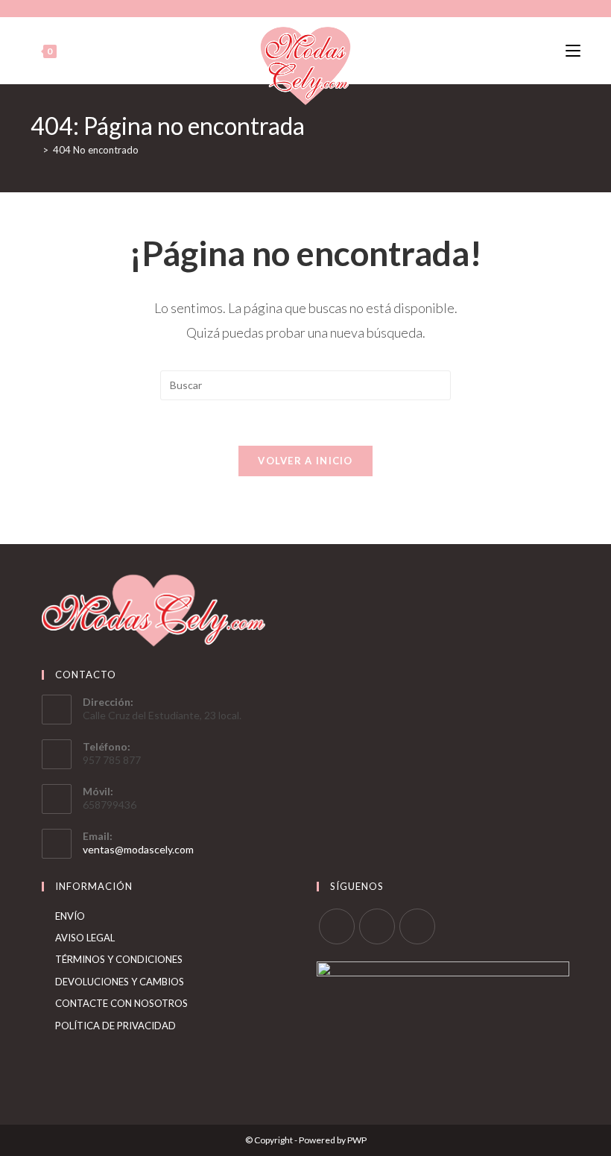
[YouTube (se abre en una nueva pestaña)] (320, 6)
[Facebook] (337, 926)
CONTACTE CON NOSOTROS (121, 1003)
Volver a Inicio (305, 461)
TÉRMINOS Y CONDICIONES (119, 959)
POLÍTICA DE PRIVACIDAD (115, 1026)
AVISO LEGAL (85, 938)
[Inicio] (34, 150)
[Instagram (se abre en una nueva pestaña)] (303, 6)
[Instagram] (377, 926)
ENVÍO (70, 916)
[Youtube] (417, 926)
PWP (357, 1140)
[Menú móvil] (573, 51)
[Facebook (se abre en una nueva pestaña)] (288, 6)
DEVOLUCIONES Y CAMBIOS (119, 982)
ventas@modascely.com (138, 849)
